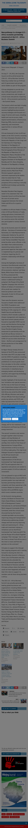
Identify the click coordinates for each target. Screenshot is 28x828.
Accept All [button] (15, 419)
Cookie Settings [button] (7, 419)
